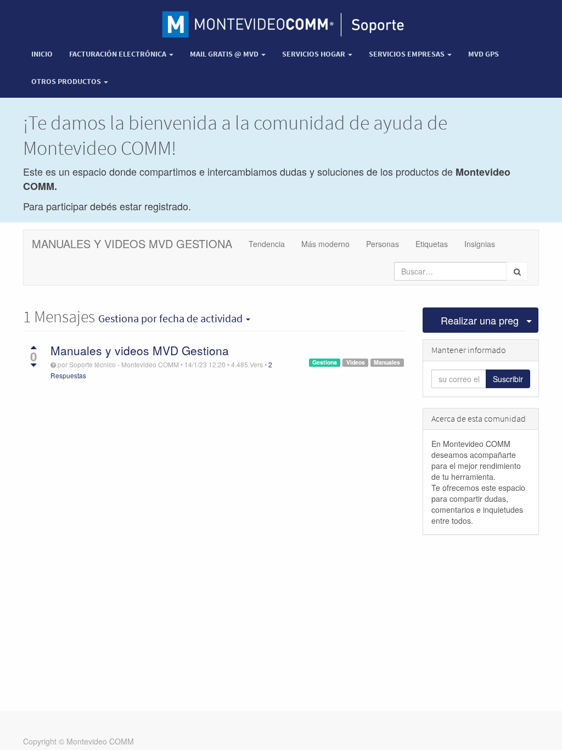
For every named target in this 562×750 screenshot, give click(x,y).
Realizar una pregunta (480, 320)
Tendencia (267, 243)
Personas (382, 243)
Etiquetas (431, 243)
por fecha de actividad (171, 318)
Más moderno (325, 243)
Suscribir (508, 378)
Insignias (479, 243)
